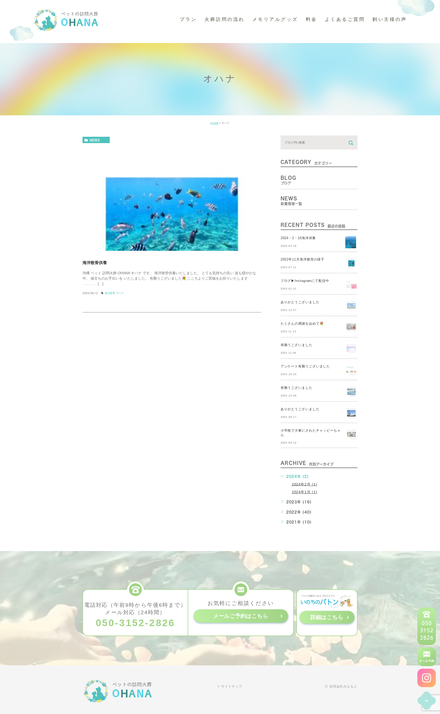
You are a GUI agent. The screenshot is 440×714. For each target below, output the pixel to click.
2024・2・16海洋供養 (298, 238)
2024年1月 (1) (304, 492)
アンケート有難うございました (305, 366)
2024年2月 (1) (304, 484)
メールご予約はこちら (240, 616)
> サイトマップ (229, 686)
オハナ (120, 293)
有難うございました (296, 345)
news (95, 140)
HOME (214, 123)
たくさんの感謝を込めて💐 (302, 324)
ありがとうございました (300, 302)
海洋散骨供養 (94, 262)
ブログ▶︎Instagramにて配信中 (305, 281)
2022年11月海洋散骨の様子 (303, 260)
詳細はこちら (326, 617)
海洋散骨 (110, 293)
